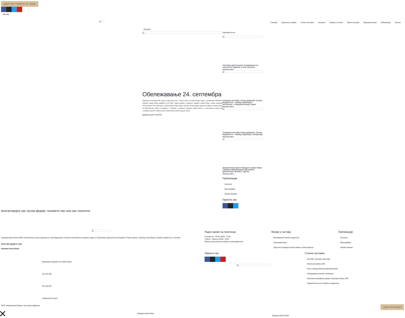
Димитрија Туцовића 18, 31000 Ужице (57, 262)
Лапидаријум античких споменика (320, 273)
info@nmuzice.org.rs (50, 298)
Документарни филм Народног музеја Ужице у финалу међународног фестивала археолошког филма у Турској (242, 170)
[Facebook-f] (3, 9)
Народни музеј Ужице (145, 313)
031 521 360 (47, 274)
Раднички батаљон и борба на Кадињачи (323, 283)
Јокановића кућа (280, 242)
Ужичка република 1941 (316, 264)
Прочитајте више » (228, 69)
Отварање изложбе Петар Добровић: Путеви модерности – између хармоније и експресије (243, 133)
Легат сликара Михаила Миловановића (322, 269)
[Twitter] (14, 9)
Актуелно (321, 22)
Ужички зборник (231, 194)
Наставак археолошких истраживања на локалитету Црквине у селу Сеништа (240, 66)
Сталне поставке (307, 22)
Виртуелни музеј (370, 22)
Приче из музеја (353, 22)
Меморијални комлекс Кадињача (286, 238)
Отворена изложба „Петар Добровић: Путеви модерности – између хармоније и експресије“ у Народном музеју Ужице (242, 102)
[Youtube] (19, 9)
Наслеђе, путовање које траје (318, 259)
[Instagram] (9, 9)
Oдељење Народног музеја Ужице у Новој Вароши (293, 247)
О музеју (274, 22)
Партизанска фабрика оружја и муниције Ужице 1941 (327, 278)
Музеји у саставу (336, 22)
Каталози (228, 184)
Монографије (230, 189)
